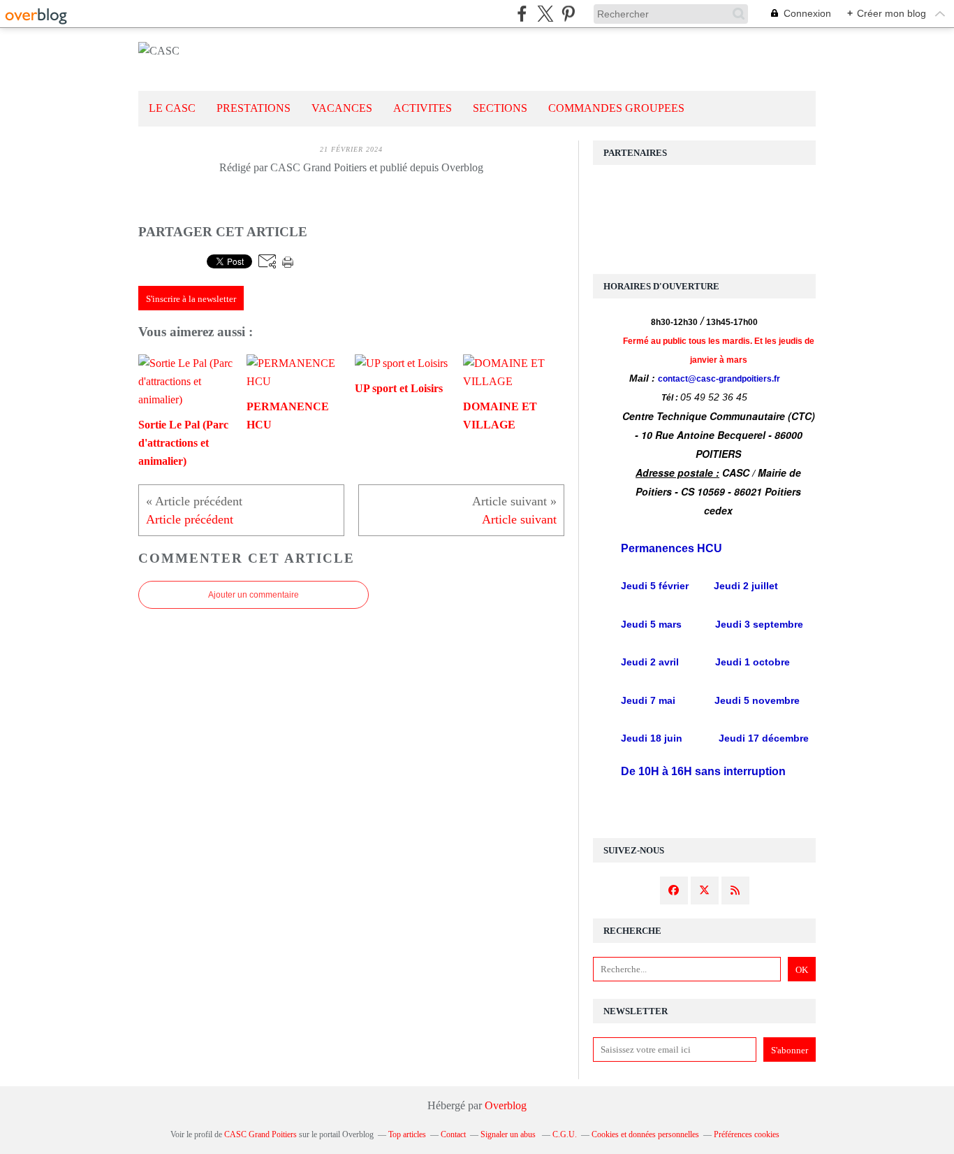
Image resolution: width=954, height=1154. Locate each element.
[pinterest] (568, 14)
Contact (453, 1134)
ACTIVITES (422, 108)
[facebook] (522, 14)
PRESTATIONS (254, 108)
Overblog (506, 1105)
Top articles (407, 1134)
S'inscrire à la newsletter (191, 299)
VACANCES (341, 108)
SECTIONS (500, 108)
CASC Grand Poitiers (260, 1134)
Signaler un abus (509, 1134)
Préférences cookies (746, 1134)
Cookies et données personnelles (645, 1134)
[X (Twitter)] (545, 14)
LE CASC (172, 108)
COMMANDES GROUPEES (616, 108)
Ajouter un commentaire (253, 595)
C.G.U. (564, 1134)
